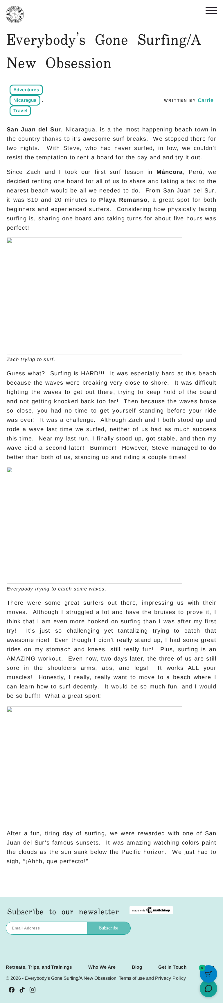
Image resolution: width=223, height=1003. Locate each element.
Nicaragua (25, 100)
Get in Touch (172, 967)
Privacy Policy (170, 978)
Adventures (26, 89)
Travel (20, 110)
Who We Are (102, 967)
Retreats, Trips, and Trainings (39, 967)
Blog (137, 967)
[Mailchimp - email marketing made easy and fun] (151, 912)
